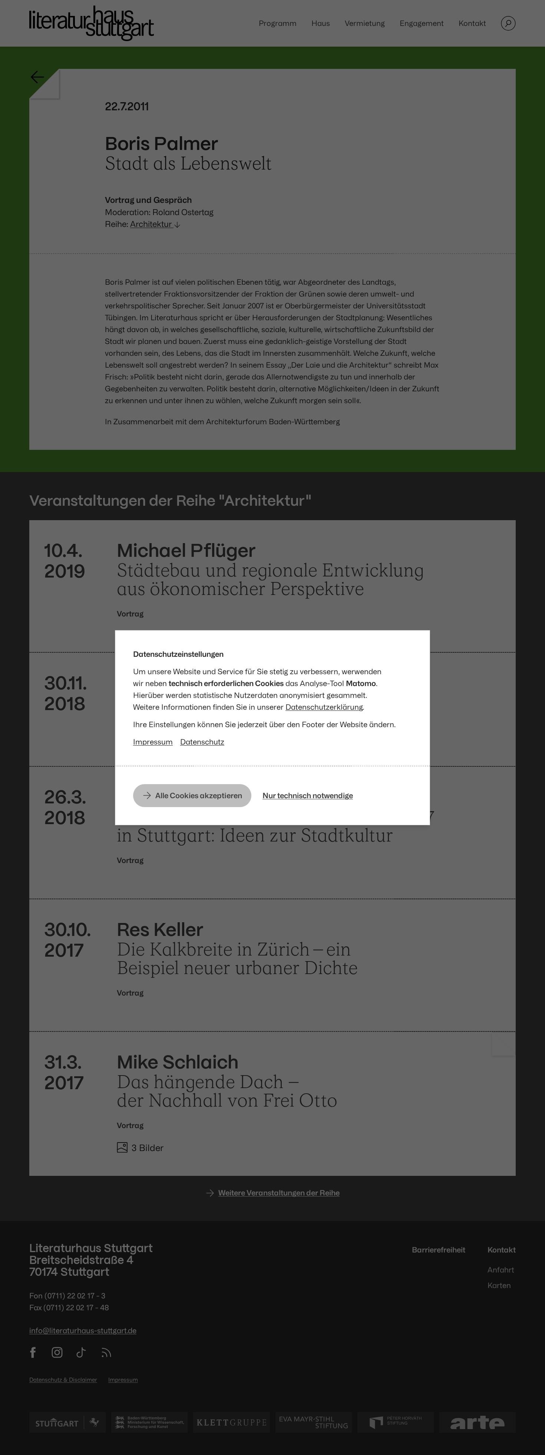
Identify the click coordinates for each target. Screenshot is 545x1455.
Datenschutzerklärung (324, 707)
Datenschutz (202, 741)
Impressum (153, 741)
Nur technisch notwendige (307, 795)
